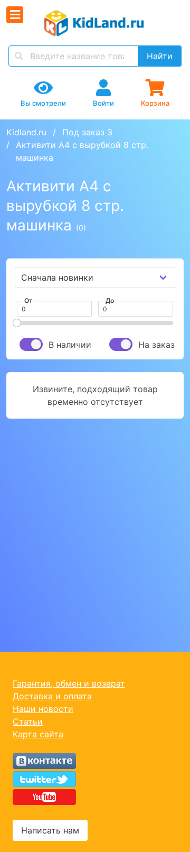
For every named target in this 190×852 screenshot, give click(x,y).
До (110, 300)
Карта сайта (38, 734)
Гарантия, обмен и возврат (69, 683)
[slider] (17, 323)
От (28, 300)
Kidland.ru (26, 132)
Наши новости (43, 708)
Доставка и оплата (52, 696)
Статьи (28, 721)
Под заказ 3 (87, 132)
